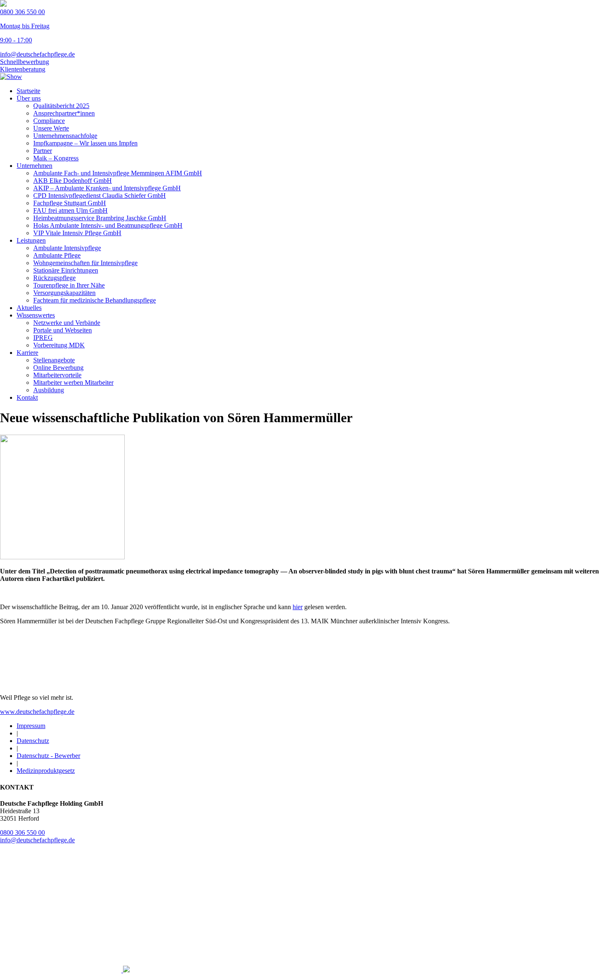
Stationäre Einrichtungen (65, 270)
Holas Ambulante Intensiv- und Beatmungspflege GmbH (107, 225)
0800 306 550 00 (22, 832)
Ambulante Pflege (57, 255)
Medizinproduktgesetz (46, 770)
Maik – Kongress (56, 158)
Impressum (31, 725)
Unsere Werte (51, 128)
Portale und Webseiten (62, 330)
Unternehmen (34, 165)
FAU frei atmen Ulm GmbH (70, 210)
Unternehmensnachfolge (65, 135)
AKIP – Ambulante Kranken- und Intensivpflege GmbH (107, 188)
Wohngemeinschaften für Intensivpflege (85, 262)
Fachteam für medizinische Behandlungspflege (94, 300)
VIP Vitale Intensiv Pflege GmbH (77, 232)
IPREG (43, 337)
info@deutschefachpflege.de (37, 54)
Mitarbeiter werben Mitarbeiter (73, 382)
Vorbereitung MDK (59, 345)
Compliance (49, 120)
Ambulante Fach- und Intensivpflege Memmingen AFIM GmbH (117, 173)
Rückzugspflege (54, 277)
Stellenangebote (54, 360)
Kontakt (27, 397)
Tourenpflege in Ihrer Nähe (69, 285)
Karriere (27, 352)
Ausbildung (48, 390)
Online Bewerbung (58, 367)
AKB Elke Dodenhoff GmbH (72, 180)
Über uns (29, 98)
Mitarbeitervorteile (57, 375)
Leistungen (31, 240)
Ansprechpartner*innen (64, 113)
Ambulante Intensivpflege (67, 247)
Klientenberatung (22, 69)
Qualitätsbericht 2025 (61, 105)
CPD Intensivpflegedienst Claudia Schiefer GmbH (99, 195)
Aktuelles (29, 307)
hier (298, 606)
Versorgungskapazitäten (64, 292)
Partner (42, 150)
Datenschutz (33, 740)
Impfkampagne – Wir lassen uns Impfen (85, 143)
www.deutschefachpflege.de (37, 711)
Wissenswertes (36, 315)
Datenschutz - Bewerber (48, 755)
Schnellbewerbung (24, 61)
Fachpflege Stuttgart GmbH (69, 203)
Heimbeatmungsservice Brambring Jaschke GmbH (99, 217)
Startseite (28, 90)
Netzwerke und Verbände (66, 322)
